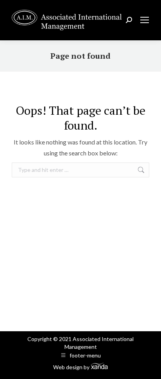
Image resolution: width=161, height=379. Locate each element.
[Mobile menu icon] (144, 20)
